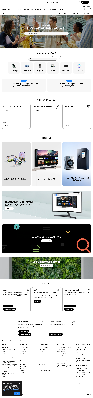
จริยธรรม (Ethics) (79, 381)
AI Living (3, 351)
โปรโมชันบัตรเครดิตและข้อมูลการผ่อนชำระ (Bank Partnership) (8, 362)
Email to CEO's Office (43, 374)
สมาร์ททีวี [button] (50, 37)
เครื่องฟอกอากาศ (23, 368)
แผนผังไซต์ (22, 394)
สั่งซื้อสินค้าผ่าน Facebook (25, 334)
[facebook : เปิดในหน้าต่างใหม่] (88, 394)
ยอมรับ (17, 393)
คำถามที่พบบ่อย (42, 353)
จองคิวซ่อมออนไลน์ (42, 362)
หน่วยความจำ (22, 374)
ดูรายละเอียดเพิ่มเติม (46, 240)
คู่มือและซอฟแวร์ (42, 349)
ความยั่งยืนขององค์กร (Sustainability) (83, 360)
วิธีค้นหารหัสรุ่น (62, 58)
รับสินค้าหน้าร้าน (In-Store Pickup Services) (8, 374)
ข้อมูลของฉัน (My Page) (61, 355)
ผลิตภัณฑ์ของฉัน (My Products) (63, 358)
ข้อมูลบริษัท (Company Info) (81, 368)
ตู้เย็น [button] (55, 37)
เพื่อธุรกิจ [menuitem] (88, 6)
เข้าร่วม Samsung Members (55, 334)
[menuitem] (14, 9)
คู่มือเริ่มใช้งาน (41, 355)
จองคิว (4, 122)
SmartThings (4, 353)
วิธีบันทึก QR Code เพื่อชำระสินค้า (45, 370)
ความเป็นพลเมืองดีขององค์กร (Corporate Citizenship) (81, 357)
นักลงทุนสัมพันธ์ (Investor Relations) (83, 376)
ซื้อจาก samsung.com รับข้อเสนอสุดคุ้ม (9, 349)
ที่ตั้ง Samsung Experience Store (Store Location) (8, 370)
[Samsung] (5, 9)
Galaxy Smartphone (24, 347)
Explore (3, 376)
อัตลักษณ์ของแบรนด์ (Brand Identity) (83, 372)
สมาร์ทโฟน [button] (44, 37)
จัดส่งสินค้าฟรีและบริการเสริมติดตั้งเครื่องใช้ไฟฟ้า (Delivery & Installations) (9, 365)
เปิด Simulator (9, 208)
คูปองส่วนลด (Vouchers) (62, 360)
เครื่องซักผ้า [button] (61, 37)
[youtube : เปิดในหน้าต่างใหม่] (90, 394)
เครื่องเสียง (22, 358)
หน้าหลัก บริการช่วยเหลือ (43, 347)
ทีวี (20, 355)
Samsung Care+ (5, 355)
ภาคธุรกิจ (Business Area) (81, 370)
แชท (40, 368)
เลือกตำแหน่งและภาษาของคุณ (52, 2)
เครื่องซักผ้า (22, 362)
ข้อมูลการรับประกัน (42, 358)
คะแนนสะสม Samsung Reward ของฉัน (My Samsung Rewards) (64, 362)
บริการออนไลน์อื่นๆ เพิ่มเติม (10, 309)
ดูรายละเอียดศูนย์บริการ (70, 306)
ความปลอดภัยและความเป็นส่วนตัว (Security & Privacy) (82, 350)
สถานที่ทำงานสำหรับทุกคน (81, 354)
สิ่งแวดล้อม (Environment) (81, 347)
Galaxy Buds (22, 353)
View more (37, 301)
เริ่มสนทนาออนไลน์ (8, 306)
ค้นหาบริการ (41, 351)
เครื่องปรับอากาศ (23, 366)
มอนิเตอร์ (22, 372)
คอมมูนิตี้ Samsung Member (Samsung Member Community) (64, 366)
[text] (14, 68)
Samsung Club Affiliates (6, 367)
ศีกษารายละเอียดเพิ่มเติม (45, 265)
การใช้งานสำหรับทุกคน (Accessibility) (83, 352)
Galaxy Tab (22, 349)
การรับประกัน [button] (38, 37)
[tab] (41, 131)
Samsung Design (79, 383)
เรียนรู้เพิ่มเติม (5, 125)
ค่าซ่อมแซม (41, 366)
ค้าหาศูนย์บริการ (36, 125)
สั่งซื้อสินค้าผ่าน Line (24, 331)
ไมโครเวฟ (22, 370)
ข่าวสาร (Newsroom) (80, 378)
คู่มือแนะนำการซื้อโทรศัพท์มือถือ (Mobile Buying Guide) (9, 358)
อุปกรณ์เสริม (22, 377)
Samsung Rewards (61, 349)
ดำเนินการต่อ (84, 2)
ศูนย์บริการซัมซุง (42, 360)
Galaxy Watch (23, 351)
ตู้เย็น (21, 360)
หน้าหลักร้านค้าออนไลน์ (6, 347)
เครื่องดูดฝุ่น (22, 364)
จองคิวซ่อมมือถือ (69, 309)
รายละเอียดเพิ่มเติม (23, 88)
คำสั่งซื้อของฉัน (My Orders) (62, 353)
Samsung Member (61, 351)
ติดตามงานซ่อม (42, 364)
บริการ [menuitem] (84, 6)
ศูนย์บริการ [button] (32, 37)
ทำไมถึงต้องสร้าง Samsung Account (64, 347)
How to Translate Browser (44, 372)
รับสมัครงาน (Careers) (80, 374)
